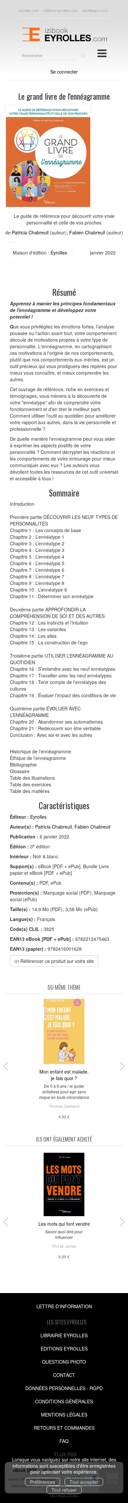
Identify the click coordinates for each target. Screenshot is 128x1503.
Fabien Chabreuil (87, 232)
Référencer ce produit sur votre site (56, 961)
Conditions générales (64, 1401)
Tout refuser (64, 1489)
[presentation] (6, 1064)
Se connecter (64, 71)
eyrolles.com (29, 10)
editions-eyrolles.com (60, 10)
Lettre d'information (64, 1306)
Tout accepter (84, 1482)
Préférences (42, 1482)
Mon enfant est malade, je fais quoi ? (64, 1074)
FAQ (64, 1441)
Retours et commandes (64, 1427)
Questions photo (64, 1361)
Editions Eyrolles (64, 1348)
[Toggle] (102, 53)
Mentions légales (64, 1414)
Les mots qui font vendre (64, 1223)
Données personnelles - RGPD (64, 1388)
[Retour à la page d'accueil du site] (64, 33)
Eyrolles (59, 252)
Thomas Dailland (64, 1106)
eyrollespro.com (95, 10)
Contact (64, 1375)
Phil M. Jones (64, 1246)
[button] (48, 156)
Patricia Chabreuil (30, 232)
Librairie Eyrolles (64, 1335)
